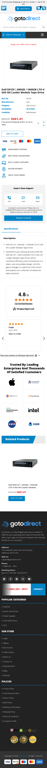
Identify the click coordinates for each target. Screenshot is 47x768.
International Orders (11, 693)
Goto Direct (23, 756)
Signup (6, 643)
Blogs (5, 671)
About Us (7, 657)
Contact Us (7, 661)
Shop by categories (13, 35)
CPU (5, 625)
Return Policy (8, 698)
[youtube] (29, 579)
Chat (23, 201)
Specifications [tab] (11, 229)
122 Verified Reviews (23, 304)
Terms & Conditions (11, 716)
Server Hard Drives (10, 611)
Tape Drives (31, 105)
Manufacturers (9, 666)
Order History (8, 652)
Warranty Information (11, 707)
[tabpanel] (23, 475)
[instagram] (23, 579)
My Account (8, 648)
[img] (23, 299)
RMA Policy (7, 703)
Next (43, 473)
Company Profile (9, 721)
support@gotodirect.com (11, 559)
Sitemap (6, 675)
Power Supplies (9, 616)
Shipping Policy (9, 712)
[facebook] (4, 579)
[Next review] (44, 338)
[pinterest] (16, 579)
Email (37, 201)
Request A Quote (23, 218)
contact (38, 589)
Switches (6, 607)
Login (5, 638)
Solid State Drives (10, 621)
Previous (3, 473)
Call (9, 201)
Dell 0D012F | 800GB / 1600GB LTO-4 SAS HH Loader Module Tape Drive (22, 486)
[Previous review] (3, 338)
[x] (10, 579)
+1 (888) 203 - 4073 (9, 566)
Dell (27, 102)
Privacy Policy (8, 689)
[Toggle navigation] (42, 35)
